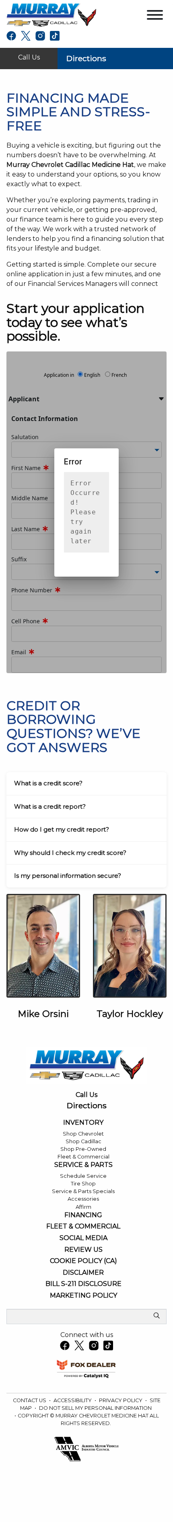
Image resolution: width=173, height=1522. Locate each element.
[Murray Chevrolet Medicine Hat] (51, 14)
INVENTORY (83, 1122)
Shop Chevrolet (83, 1134)
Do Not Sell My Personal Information (95, 1408)
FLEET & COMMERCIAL (83, 1226)
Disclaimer (83, 1272)
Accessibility (73, 1400)
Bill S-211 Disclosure (83, 1284)
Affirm (83, 1207)
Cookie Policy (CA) (83, 1261)
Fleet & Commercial (83, 1157)
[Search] (156, 1316)
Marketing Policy (83, 1295)
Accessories (83, 1199)
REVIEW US (83, 1249)
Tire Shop (83, 1184)
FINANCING (83, 1215)
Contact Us (30, 1400)
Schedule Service (83, 1176)
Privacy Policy (121, 1400)
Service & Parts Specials (83, 1191)
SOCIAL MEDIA (83, 1238)
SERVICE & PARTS (83, 1165)
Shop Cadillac (83, 1141)
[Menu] (155, 16)
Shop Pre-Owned (83, 1149)
